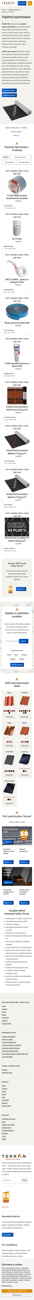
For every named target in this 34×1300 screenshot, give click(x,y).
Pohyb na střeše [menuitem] (7, 1039)
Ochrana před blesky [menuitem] (8, 1036)
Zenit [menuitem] (3, 1097)
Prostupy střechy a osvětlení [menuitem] (11, 1045)
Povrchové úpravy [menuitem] (8, 1130)
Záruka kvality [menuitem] (6, 1127)
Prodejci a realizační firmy (11, 1066)
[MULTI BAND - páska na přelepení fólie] (17, 273)
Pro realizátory (9, 1245)
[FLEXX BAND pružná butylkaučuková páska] (17, 189)
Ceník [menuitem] (3, 1122)
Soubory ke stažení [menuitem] (8, 1124)
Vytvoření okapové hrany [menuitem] (10, 1051)
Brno (16, 655)
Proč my (16, 135)
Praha (9, 655)
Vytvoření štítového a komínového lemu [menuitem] (15, 1054)
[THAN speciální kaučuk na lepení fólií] (17, 357)
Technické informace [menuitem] (8, 1119)
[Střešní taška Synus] (9, 705)
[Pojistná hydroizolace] (17, 110)
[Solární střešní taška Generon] (24, 763)
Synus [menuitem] (4, 1006)
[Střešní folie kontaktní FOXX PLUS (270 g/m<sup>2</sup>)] (17, 400)
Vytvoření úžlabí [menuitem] (7, 1057)
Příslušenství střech (9, 1032)
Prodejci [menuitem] (4, 1070)
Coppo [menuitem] (4, 1012)
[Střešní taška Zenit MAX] (9, 763)
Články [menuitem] (4, 1139)
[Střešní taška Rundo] (24, 734)
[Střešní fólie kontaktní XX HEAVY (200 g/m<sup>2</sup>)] (17, 532)
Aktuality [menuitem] (5, 1133)
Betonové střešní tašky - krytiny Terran (15, 1002)
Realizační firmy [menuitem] (7, 1072)
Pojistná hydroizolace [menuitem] (9, 1042)
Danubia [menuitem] (4, 1009)
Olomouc (24, 655)
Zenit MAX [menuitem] (5, 1017)
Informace (5, 1115)
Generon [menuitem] (4, 1020)
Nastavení (17, 1295)
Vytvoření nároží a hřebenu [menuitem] (11, 1048)
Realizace (5, 1082)
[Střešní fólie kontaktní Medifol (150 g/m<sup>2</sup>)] (17, 488)
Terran (3, 10)
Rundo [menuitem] (4, 1015)
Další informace (7, 1286)
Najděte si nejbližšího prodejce (17, 614)
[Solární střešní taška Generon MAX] (9, 793)
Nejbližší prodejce (9, 95)
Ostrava (21, 659)
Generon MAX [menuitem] (6, 1023)
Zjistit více (21, 589)
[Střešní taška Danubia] (24, 705)
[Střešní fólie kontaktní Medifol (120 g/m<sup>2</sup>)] (17, 444)
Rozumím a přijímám (17, 1291)
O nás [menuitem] (4, 1136)
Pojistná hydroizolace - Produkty (16, 127)
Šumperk (12, 659)
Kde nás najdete (16, 131)
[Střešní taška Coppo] (9, 734)
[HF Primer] (17, 231)
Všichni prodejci (17, 665)
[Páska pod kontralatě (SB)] (17, 315)
